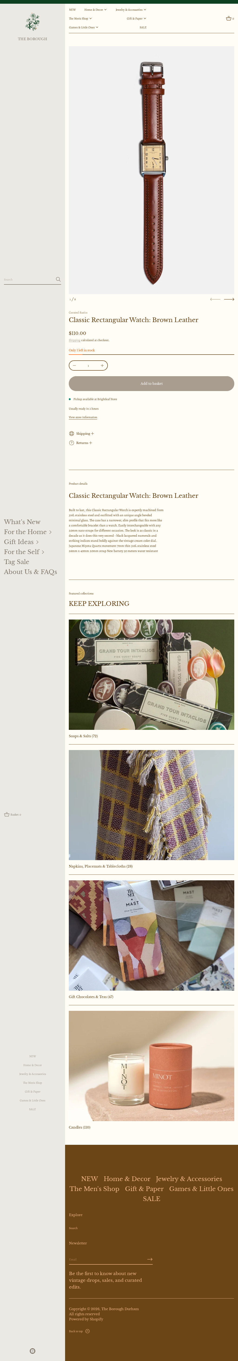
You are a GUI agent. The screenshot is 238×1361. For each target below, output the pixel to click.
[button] (32, 279)
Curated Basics (78, 312)
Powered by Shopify (86, 1319)
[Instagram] (32, 1351)
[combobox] (29, 279)
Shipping (74, 340)
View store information (83, 417)
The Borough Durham (120, 1309)
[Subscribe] (150, 1259)
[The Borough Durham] (32, 21)
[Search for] (58, 279)
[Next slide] (229, 299)
